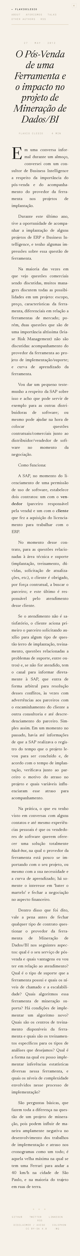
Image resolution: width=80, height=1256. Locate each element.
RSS (40, 1220)
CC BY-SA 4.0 (36, 1228)
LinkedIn (56, 1216)
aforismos (34, 14)
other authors (23, 19)
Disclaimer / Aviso (29, 1224)
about (16, 14)
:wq (56, 1228)
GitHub (17, 1216)
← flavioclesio (24, 9)
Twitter (36, 1216)
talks (52, 14)
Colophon (59, 1224)
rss (43, 19)
